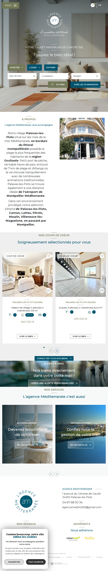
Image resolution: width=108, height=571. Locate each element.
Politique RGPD (84, 557)
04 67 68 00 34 (72, 502)
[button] (57, 351)
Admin (69, 557)
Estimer (50, 67)
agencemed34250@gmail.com (82, 507)
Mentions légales (53, 557)
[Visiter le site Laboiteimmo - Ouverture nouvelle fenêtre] (59, 563)
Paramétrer (14, 562)
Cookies (99, 557)
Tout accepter (35, 562)
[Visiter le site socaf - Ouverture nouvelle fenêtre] (90, 538)
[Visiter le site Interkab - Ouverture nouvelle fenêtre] (73, 539)
